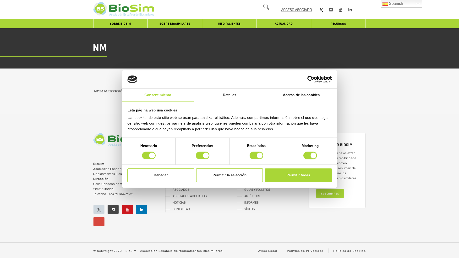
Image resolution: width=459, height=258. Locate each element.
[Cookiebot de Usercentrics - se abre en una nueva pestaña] (311, 79)
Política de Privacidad (305, 251)
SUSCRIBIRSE (330, 193)
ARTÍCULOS (252, 196)
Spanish (395, 3)
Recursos (338, 24)
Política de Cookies (349, 251)
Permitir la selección (229, 175)
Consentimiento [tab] (157, 95)
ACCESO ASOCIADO (296, 9)
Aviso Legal (267, 251)
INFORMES (251, 202)
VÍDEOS (249, 209)
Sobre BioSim (120, 24)
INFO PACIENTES (229, 24)
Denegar (161, 175)
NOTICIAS (179, 202)
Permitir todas (298, 175)
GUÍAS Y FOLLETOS (257, 190)
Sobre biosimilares (174, 24)
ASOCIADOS (181, 190)
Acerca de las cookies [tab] (301, 95)
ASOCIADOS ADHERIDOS (190, 196)
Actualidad (284, 24)
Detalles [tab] (229, 95)
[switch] (202, 155)
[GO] (266, 8)
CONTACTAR (181, 209)
